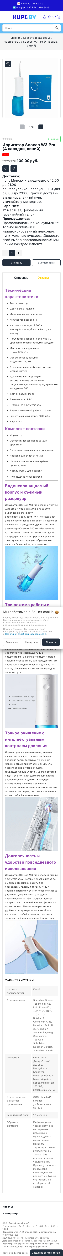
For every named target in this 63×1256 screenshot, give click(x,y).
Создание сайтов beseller (46, 1252)
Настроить (31, 642)
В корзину (16, 262)
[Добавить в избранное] (5, 168)
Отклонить (12, 642)
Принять (51, 642)
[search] (57, 27)
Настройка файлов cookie (15, 1253)
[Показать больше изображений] (8, 64)
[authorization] (44, 17)
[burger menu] (4, 17)
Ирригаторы (12, 41)
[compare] (49, 17)
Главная (15, 37)
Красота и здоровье (37, 37)
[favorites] (54, 17)
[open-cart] (59, 17)
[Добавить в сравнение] (13, 168)
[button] (40, 126)
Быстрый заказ (46, 262)
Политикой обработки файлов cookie (25, 634)
